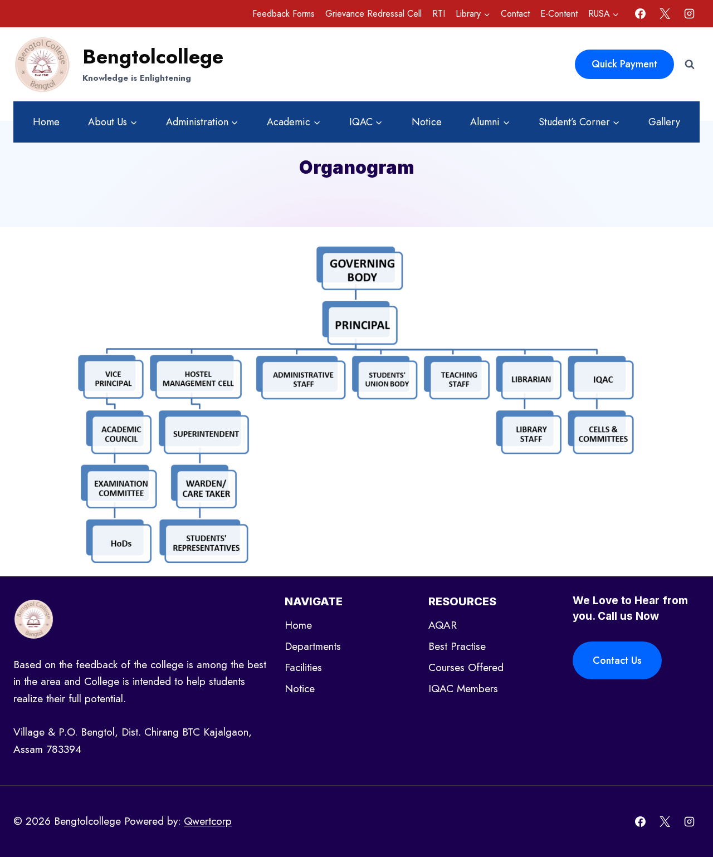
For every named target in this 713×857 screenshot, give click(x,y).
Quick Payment (624, 64)
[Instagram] (689, 14)
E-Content (559, 13)
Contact (515, 13)
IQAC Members (463, 688)
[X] (664, 14)
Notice (427, 122)
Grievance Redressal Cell (373, 13)
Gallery (664, 122)
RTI (438, 13)
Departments (313, 646)
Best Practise (457, 646)
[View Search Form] (690, 65)
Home (46, 122)
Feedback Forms (283, 13)
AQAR (442, 625)
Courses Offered (466, 667)
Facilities (303, 667)
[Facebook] (640, 14)
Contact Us (617, 660)
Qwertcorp (208, 821)
